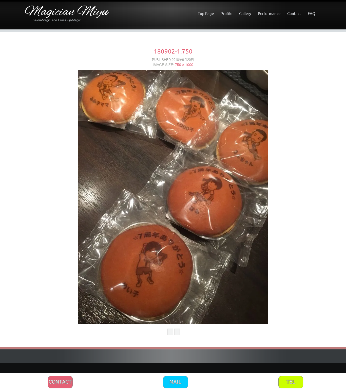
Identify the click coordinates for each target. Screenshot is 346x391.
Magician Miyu (66, 12)
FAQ (311, 13)
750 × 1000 (184, 65)
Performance (269, 13)
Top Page (206, 13)
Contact (294, 13)
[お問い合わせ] (60, 382)
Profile (226, 13)
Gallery (245, 13)
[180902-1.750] (173, 197)
